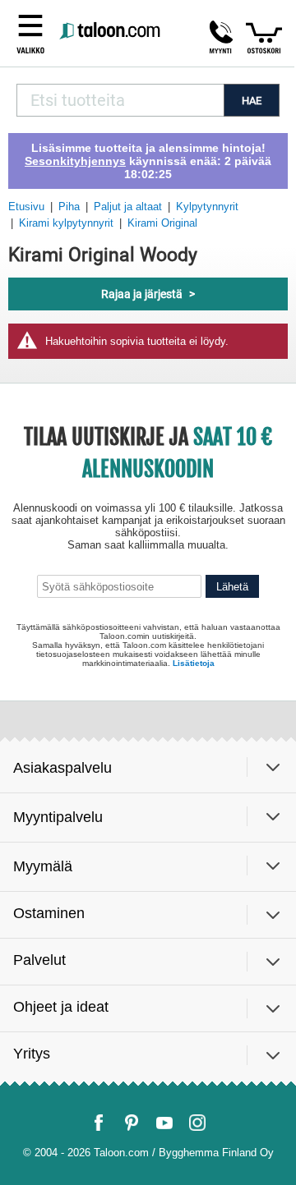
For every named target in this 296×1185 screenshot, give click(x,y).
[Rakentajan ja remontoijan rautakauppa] (111, 31)
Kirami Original (162, 223)
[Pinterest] (131, 1122)
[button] (221, 36)
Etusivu (26, 206)
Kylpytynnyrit (207, 206)
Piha (69, 206)
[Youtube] (164, 1122)
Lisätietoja (194, 663)
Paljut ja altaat (128, 206)
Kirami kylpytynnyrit (66, 223)
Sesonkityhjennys (75, 161)
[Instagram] (197, 1122)
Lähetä (232, 587)
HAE (251, 100)
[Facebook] (98, 1122)
